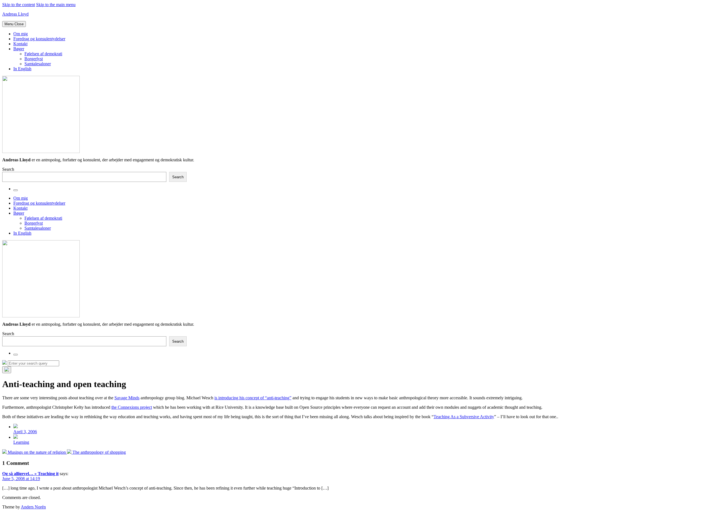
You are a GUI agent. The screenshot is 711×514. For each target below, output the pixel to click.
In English (22, 68)
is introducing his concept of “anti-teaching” (252, 397)
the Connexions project (131, 407)
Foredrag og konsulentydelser (39, 38)
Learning (21, 442)
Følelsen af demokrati (43, 53)
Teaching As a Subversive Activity (464, 416)
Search (8, 169)
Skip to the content (18, 4)
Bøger (18, 48)
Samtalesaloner (37, 63)
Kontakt (20, 43)
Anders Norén (33, 507)
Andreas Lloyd (15, 14)
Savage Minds (126, 397)
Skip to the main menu (56, 4)
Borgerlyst (33, 58)
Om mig (20, 33)
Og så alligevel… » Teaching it (30, 473)
